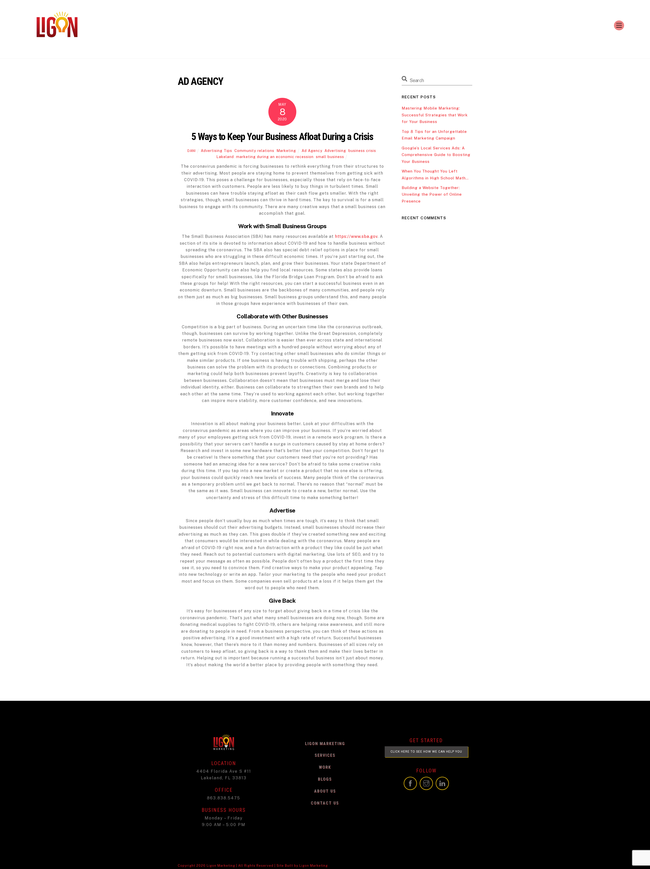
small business (330, 156)
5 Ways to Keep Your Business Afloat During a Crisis (282, 136)
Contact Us (325, 803)
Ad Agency (312, 150)
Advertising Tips (216, 150)
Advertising (335, 150)
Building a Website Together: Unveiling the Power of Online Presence (432, 194)
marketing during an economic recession (275, 156)
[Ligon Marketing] (57, 45)
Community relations (254, 150)
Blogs (325, 779)
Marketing (286, 150)
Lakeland (225, 156)
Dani (191, 151)
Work (325, 767)
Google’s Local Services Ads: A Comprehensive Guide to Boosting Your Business (436, 155)
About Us (325, 791)
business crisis (362, 150)
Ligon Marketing (325, 743)
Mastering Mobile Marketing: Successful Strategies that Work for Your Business (435, 115)
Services (325, 755)
